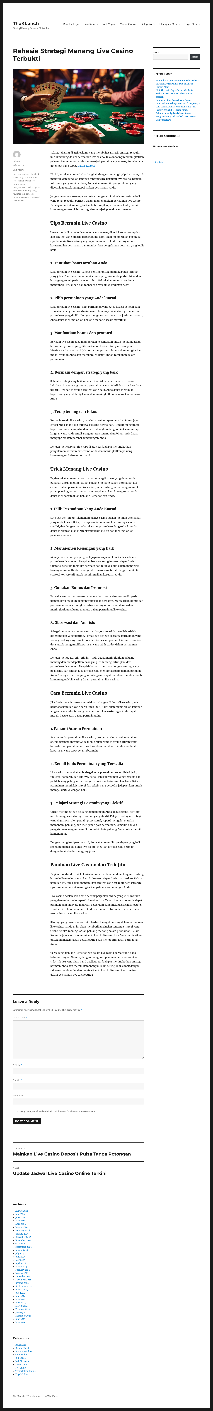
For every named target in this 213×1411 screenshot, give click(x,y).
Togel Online (192, 24)
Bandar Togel (71, 24)
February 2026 (22, 1230)
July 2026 (20, 1214)
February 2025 (22, 1270)
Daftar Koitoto (86, 165)
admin (16, 161)
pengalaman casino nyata (26, 187)
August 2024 (21, 1289)
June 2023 (20, 1319)
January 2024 (22, 1312)
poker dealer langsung (24, 190)
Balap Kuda (148, 24)
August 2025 (21, 1250)
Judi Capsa (109, 24)
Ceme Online (128, 24)
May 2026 (20, 1220)
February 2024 (22, 1309)
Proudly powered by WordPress (42, 1396)
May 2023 (20, 1322)
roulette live (19, 194)
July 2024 (20, 1293)
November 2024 (23, 1279)
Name (17, 1065)
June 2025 (20, 1256)
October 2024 (22, 1283)
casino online (24, 180)
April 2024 (20, 1302)
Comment (20, 1017)
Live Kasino (91, 24)
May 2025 (20, 1260)
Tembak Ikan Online (25, 1371)
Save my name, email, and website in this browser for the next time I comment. (56, 1111)
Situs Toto (158, 162)
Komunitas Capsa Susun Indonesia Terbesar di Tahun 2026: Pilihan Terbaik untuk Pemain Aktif (177, 83)
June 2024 (20, 1296)
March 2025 (21, 1266)
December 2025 (23, 1237)
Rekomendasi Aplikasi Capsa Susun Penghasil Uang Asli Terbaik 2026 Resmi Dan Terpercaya (176, 116)
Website (18, 1095)
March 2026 (21, 1227)
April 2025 (20, 1263)
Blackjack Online (169, 24)
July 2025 (20, 1253)
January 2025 (22, 1273)
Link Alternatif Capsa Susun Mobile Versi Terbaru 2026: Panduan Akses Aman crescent (176, 93)
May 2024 (20, 1299)
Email (17, 1080)
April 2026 (20, 1224)
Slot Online (20, 1367)
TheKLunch (26, 23)
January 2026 (22, 1233)
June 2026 (20, 1217)
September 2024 (23, 1286)
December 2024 (23, 1276)
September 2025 (23, 1247)
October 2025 (22, 1243)
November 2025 (23, 1240)
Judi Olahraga (22, 1361)
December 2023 (23, 1315)
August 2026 (21, 1211)
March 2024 (21, 1306)
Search (156, 52)
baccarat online (21, 174)
